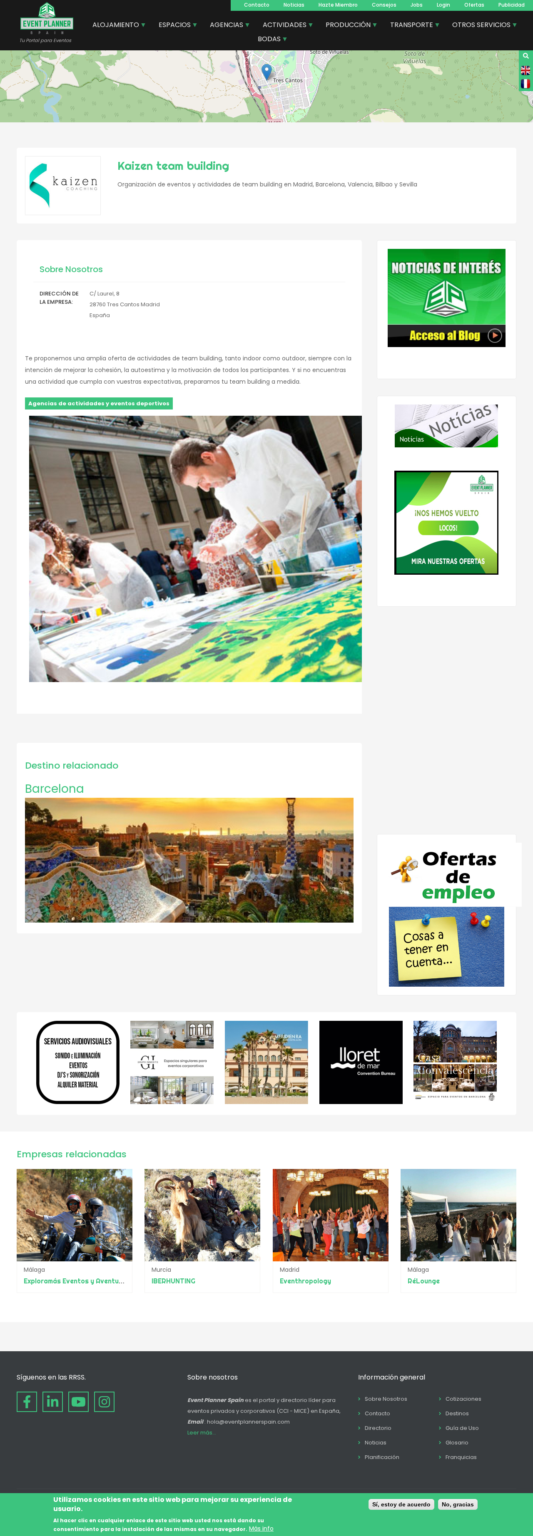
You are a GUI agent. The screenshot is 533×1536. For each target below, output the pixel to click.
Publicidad (511, 4)
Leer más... (201, 1433)
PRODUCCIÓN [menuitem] (345, 26)
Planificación (382, 1457)
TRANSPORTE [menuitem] (408, 26)
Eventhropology (305, 1281)
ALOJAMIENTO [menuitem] (112, 26)
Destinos (457, 1413)
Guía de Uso (462, 1428)
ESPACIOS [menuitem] (171, 26)
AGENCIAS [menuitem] (223, 26)
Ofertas (474, 4)
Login (443, 4)
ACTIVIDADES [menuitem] (281, 26)
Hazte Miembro (338, 4)
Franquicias (461, 1457)
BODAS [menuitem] (266, 40)
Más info (261, 1529)
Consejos (384, 4)
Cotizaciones (463, 1399)
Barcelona (54, 789)
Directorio (378, 1428)
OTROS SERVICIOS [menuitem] (478, 26)
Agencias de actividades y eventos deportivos (98, 403)
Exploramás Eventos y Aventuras (77, 1281)
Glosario (457, 1443)
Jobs (417, 4)
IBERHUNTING (173, 1281)
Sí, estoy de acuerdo (401, 1504)
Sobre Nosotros (386, 1399)
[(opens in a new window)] (78, 1102)
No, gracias (458, 1504)
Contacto (256, 4)
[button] (267, 72)
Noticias (294, 4)
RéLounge (424, 1281)
